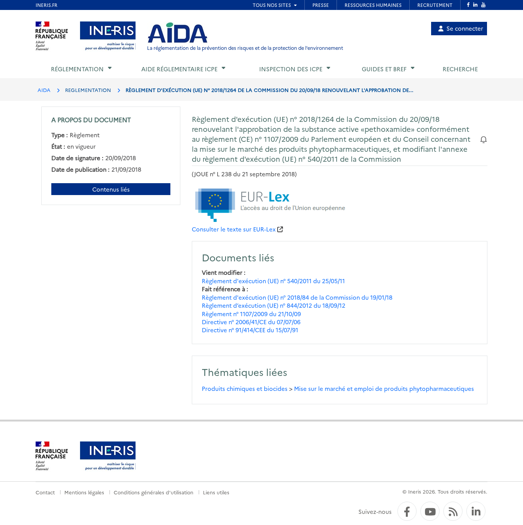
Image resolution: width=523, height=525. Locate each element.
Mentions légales (84, 492)
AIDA (44, 89)
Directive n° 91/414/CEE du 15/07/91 (250, 330)
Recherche (460, 69)
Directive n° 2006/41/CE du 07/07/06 (251, 322)
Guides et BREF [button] (384, 69)
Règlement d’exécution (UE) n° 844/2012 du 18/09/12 (273, 305)
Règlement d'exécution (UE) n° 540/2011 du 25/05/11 (273, 281)
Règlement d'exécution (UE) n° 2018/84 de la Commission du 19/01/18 (297, 297)
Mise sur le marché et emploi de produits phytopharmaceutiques (384, 388)
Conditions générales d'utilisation (153, 492)
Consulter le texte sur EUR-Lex (234, 229)
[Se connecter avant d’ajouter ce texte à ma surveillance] (483, 138)
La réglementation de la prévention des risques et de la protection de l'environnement (245, 47)
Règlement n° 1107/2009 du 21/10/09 (251, 314)
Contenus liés (111, 189)
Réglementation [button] (77, 69)
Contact (45, 492)
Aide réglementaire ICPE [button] (179, 69)
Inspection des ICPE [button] (290, 69)
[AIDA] (177, 32)
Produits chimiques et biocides (245, 388)
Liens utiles (216, 492)
